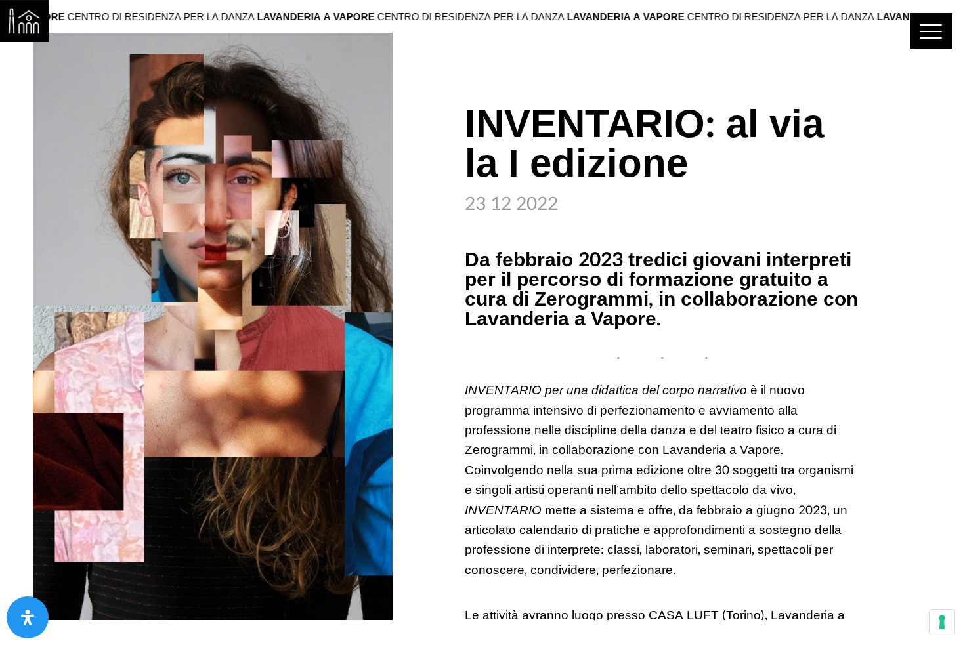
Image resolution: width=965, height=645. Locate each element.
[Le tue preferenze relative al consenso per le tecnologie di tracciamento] (942, 622)
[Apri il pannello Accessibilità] (28, 617)
